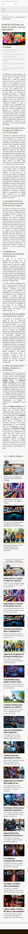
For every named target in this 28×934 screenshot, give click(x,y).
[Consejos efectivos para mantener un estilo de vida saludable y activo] (14, 696)
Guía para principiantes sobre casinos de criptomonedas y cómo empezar (13, 733)
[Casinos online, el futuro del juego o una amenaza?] (14, 900)
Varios (7, 15)
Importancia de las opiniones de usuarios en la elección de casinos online (14, 836)
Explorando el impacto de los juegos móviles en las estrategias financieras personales (13, 547)
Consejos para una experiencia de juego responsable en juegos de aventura (14, 758)
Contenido (7, 47)
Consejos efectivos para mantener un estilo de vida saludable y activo (13, 707)
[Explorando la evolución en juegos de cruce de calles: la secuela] (14, 490)
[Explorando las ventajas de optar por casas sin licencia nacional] (14, 467)
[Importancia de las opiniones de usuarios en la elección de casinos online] (14, 825)
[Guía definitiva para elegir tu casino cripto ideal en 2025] (14, 671)
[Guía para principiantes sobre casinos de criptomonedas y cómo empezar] (14, 722)
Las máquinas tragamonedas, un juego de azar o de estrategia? (13, 860)
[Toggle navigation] (3, 9)
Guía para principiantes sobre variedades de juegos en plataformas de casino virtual (13, 524)
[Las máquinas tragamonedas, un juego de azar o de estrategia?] (14, 850)
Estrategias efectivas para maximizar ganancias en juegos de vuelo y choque (14, 810)
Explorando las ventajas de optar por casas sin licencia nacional (13, 478)
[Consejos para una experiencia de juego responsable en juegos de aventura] (14, 747)
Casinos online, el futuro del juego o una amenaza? (14, 910)
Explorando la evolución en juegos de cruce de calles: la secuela (13, 501)
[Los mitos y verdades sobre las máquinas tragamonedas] (14, 875)
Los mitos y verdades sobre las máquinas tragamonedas (12, 885)
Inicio (2, 15)
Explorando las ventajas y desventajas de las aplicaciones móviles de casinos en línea (14, 784)
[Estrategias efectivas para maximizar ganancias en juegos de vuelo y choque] (14, 799)
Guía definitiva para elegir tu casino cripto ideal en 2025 (12, 681)
